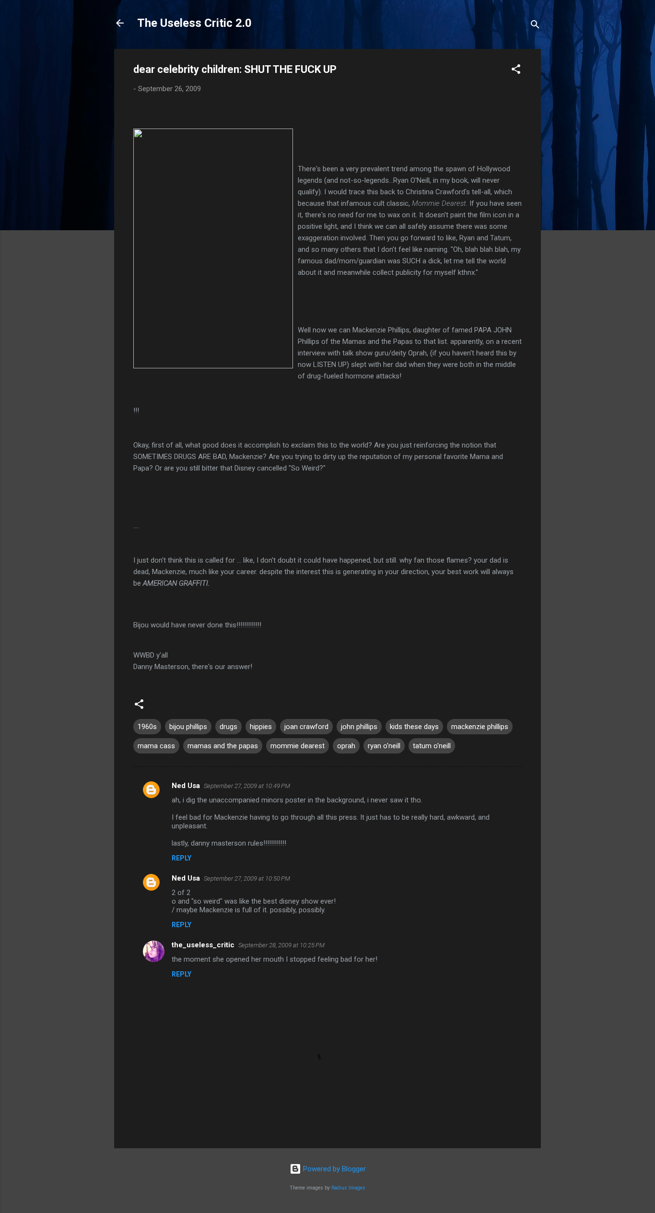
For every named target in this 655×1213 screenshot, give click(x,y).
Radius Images (348, 1188)
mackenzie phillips (479, 726)
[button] (516, 70)
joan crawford (306, 726)
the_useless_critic (203, 945)
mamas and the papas (222, 746)
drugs (228, 726)
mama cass (156, 746)
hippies (261, 726)
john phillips (359, 726)
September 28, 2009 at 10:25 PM (281, 945)
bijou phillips (188, 726)
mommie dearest (297, 746)
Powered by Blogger (333, 1169)
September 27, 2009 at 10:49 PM (247, 785)
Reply (181, 858)
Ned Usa (186, 785)
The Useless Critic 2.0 (194, 23)
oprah (346, 746)
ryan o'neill (384, 746)
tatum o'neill (432, 746)
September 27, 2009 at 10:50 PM (247, 878)
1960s (147, 726)
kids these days (414, 726)
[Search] (535, 26)
